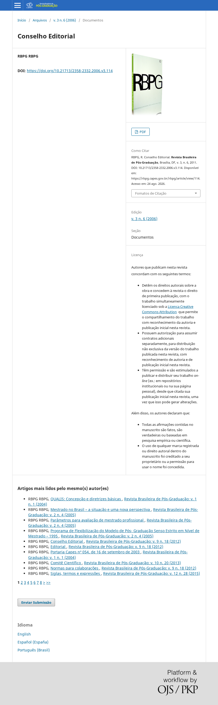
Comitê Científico (66, 562)
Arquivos (40, 20)
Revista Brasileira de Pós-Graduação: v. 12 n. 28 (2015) (151, 573)
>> (48, 582)
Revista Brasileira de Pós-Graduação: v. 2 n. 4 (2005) (107, 535)
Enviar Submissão (36, 602)
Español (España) (33, 642)
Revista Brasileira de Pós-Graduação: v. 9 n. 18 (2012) (133, 541)
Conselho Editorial (67, 541)
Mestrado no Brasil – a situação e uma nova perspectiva (101, 509)
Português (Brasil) (34, 650)
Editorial (58, 546)
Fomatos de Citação (150, 193)
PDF (142, 131)
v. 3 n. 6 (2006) (64, 20)
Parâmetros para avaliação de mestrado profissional (98, 520)
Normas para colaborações (75, 568)
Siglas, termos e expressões (76, 573)
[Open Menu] (17, 5)
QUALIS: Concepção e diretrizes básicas (86, 498)
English (24, 634)
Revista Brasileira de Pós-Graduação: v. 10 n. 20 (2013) (132, 562)
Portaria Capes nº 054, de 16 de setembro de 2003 (96, 551)
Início (22, 20)
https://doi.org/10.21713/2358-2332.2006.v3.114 (70, 70)
